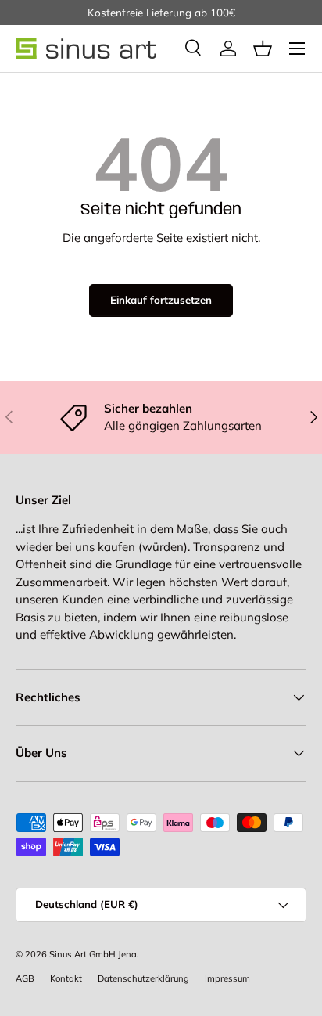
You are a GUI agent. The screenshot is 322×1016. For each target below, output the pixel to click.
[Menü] (297, 48)
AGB (25, 978)
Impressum (227, 978)
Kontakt (66, 978)
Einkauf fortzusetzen (161, 300)
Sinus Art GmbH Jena (93, 954)
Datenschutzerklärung (143, 978)
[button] (262, 48)
